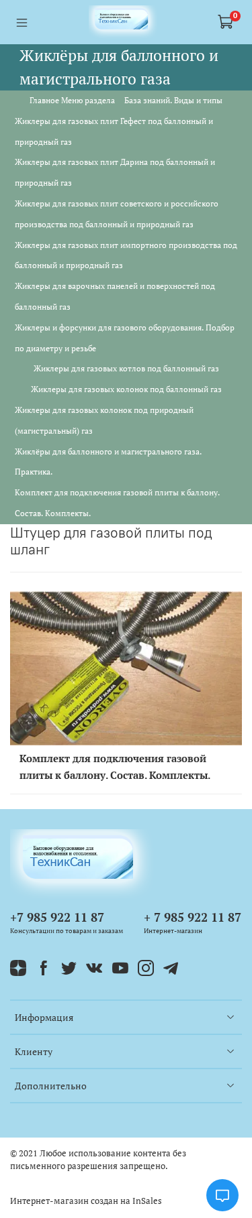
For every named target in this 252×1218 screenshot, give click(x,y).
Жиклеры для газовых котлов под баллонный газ (126, 368)
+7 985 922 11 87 (57, 917)
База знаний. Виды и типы (173, 100)
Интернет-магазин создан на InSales (86, 1201)
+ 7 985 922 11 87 (192, 917)
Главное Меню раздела (72, 100)
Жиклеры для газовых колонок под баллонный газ (126, 389)
